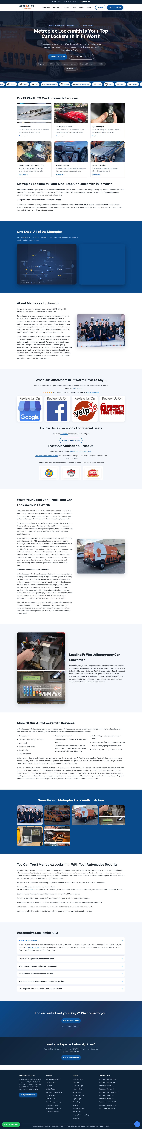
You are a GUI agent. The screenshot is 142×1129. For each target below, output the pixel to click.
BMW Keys (76, 1082)
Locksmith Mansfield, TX (107, 1105)
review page (77, 388)
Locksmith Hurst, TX (106, 1095)
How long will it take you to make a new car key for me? (40, 989)
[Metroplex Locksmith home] (26, 7)
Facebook (64, 434)
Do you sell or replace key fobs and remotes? (36, 959)
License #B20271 (33, 1089)
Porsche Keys (77, 1089)
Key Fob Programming (53, 1102)
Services (46, 7)
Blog (74, 7)
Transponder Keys (52, 1105)
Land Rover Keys (78, 1095)
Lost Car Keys (50, 1099)
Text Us (100, 7)
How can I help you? (11, 1124)
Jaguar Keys (77, 1092)
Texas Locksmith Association (80, 451)
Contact (89, 7)
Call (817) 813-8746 (57, 56)
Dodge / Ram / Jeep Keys (81, 1115)
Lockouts (49, 1086)
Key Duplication (51, 1095)
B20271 (32, 890)
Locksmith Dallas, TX (106, 1086)
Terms (107, 1126)
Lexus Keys (76, 1118)
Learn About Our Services (81, 57)
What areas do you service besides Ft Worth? (36, 974)
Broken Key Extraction (53, 1108)
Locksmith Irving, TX (106, 1099)
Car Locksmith (50, 1082)
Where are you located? (28, 940)
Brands (67, 7)
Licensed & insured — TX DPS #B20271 (92, 64)
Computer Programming (54, 1092)
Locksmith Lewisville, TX (107, 1102)
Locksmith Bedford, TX (107, 1082)
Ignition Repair (51, 1089)
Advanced (57, 7)
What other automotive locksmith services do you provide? (42, 981)
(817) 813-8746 (85, 2)
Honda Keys (77, 1102)
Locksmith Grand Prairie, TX (109, 1092)
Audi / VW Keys (78, 1086)
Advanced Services (52, 1112)
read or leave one (92, 392)
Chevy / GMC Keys (79, 1108)
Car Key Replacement (53, 1079)
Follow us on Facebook (71, 440)
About (81, 7)
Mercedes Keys (78, 1079)
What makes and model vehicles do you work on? (38, 966)
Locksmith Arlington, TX (107, 1079)
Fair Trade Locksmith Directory (46, 456)
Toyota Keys (77, 1099)
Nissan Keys (77, 1112)
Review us (81, 1126)
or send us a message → (71, 1026)
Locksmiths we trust (92, 1126)
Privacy (101, 1126)
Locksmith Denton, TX (106, 1089)
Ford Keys (76, 1105)
